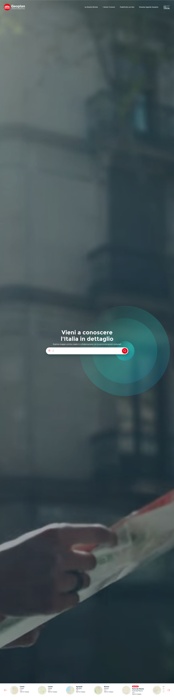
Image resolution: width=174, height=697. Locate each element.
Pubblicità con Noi (127, 7)
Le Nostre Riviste (91, 7)
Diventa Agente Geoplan (148, 7)
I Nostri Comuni (109, 7)
